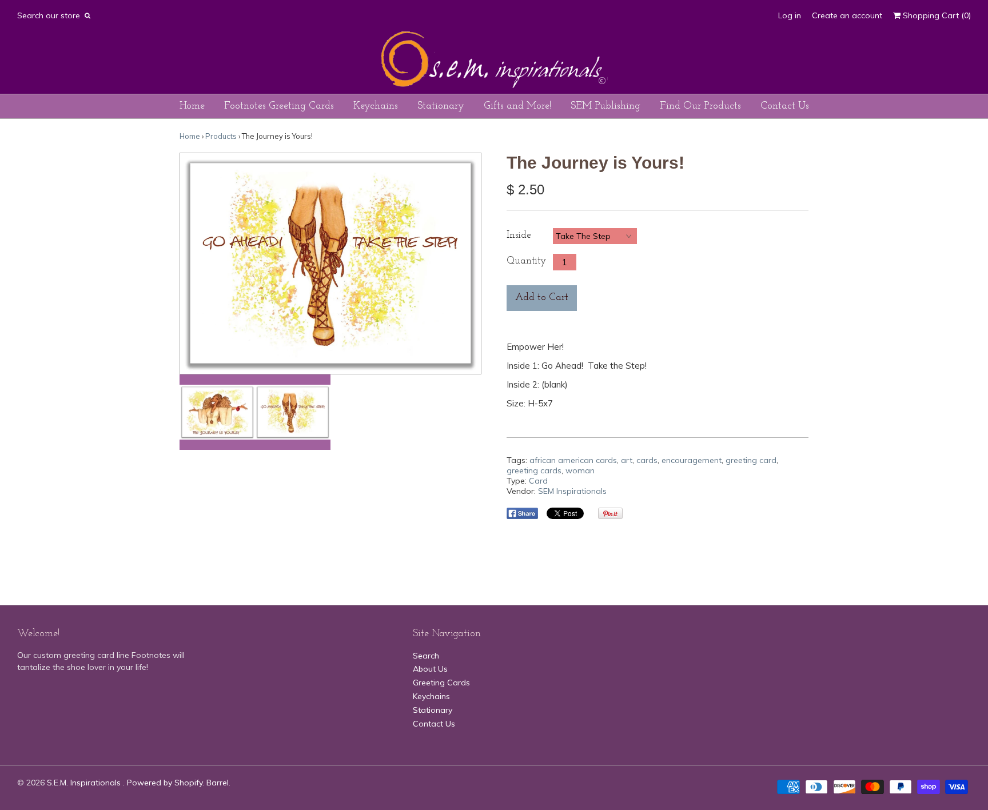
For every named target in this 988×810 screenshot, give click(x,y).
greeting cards (534, 470)
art (626, 460)
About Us (430, 669)
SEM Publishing (605, 106)
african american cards (573, 460)
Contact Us (784, 106)
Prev (191, 263)
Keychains (375, 106)
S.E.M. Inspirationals (85, 782)
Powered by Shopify (164, 782)
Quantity (526, 261)
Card (538, 481)
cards (647, 460)
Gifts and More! (517, 106)
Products (221, 136)
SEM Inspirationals (572, 491)
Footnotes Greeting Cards (279, 106)
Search (426, 656)
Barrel (217, 782)
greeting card (751, 460)
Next (469, 263)
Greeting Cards (441, 682)
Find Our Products (700, 106)
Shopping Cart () (936, 15)
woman (580, 470)
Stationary (440, 106)
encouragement (692, 460)
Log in (789, 15)
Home (192, 106)
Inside (519, 235)
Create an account (847, 15)
